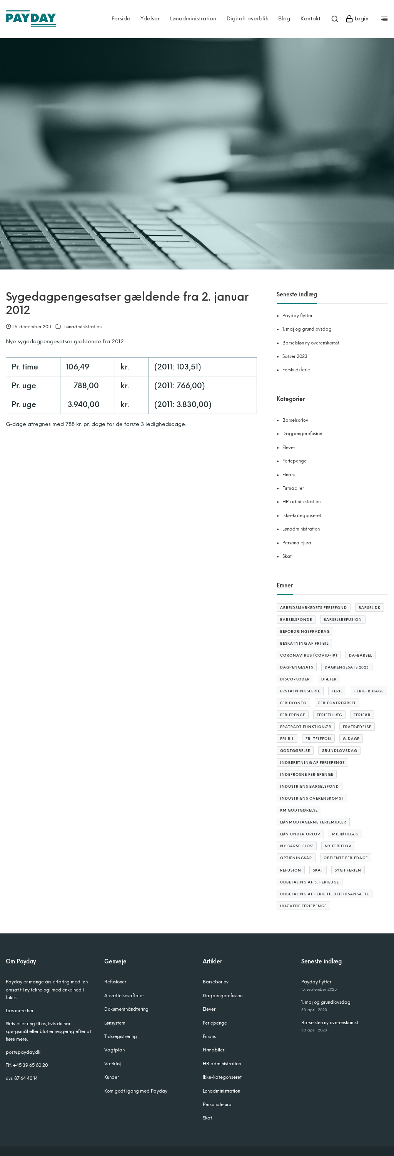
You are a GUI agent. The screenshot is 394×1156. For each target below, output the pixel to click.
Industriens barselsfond (309, 786)
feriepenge (292, 715)
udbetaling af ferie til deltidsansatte (324, 894)
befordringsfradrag (305, 631)
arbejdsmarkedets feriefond (313, 607)
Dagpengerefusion (302, 433)
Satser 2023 (294, 356)
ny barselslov (296, 846)
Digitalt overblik (247, 19)
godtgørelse (295, 750)
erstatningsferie (300, 691)
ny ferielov (338, 846)
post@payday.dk (23, 1052)
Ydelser (150, 19)
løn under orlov (300, 834)
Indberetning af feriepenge (312, 762)
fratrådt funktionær (305, 727)
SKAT (318, 870)
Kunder (111, 1077)
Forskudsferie (296, 370)
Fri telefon (318, 739)
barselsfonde (296, 619)
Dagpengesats (296, 667)
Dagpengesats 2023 (347, 667)
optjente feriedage (346, 858)
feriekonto (293, 703)
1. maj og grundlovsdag (307, 329)
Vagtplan (114, 1050)
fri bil (287, 739)
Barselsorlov (295, 420)
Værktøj (112, 1063)
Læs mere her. (20, 1010)
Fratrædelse (357, 727)
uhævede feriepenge (303, 906)
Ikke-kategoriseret (301, 515)
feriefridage (369, 691)
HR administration (301, 501)
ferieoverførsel (337, 703)
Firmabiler (293, 488)
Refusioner (115, 982)
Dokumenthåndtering (126, 1009)
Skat (287, 556)
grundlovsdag (339, 750)
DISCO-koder (295, 679)
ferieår (362, 715)
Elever (288, 447)
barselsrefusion (343, 619)
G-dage (351, 739)
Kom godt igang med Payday (135, 1091)
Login (361, 18)
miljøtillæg (345, 834)
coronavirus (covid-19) (308, 655)
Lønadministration (193, 19)
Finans (289, 474)
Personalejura (296, 543)
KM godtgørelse (299, 810)
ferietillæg (329, 715)
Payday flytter (297, 315)
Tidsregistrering (120, 1036)
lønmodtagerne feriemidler (313, 822)
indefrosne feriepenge (306, 774)
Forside (121, 19)
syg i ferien (348, 870)
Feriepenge (294, 461)
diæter (329, 679)
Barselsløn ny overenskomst (310, 343)
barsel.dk (370, 607)
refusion (290, 870)
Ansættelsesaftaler (124, 995)
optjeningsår (296, 858)
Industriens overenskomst (312, 798)
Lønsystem (114, 1023)
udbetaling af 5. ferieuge (309, 882)
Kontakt (311, 19)
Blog (284, 19)
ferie (337, 691)
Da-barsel (360, 655)
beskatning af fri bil (304, 643)
